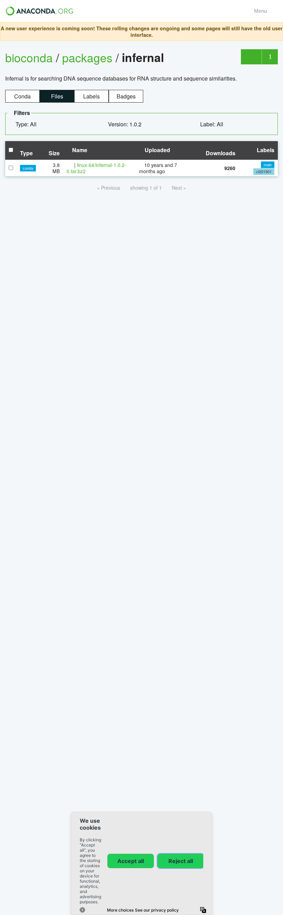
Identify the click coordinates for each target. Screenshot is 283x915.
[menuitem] (29, 124)
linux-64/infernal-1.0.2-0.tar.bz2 (96, 168)
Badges (126, 96)
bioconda (29, 57)
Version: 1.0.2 (125, 124)
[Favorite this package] (251, 56)
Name (79, 150)
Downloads (220, 153)
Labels (91, 96)
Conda (22, 96)
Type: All (27, 124)
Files (57, 96)
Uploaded (156, 150)
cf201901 (264, 171)
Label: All (212, 124)
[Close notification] (276, 32)
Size (54, 153)
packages (89, 57)
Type (26, 153)
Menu (262, 11)
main (268, 164)
